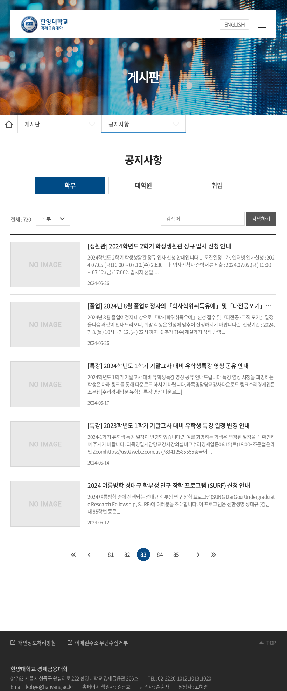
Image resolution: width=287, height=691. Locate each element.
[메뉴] (262, 24)
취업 (217, 185)
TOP (271, 643)
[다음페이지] (198, 554)
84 (160, 554)
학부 (70, 185)
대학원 (143, 185)
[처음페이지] (73, 554)
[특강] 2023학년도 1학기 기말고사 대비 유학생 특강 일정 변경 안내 (169, 425)
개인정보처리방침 (37, 643)
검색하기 (261, 219)
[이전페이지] (88, 554)
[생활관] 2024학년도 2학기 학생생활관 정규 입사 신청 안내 (159, 245)
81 (111, 554)
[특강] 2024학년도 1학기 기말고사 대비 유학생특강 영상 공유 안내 (168, 365)
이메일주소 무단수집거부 (101, 643)
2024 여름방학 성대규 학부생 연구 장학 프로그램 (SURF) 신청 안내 (169, 485)
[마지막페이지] (213, 554)
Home (9, 124)
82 (127, 554)
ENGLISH (234, 24)
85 (176, 554)
